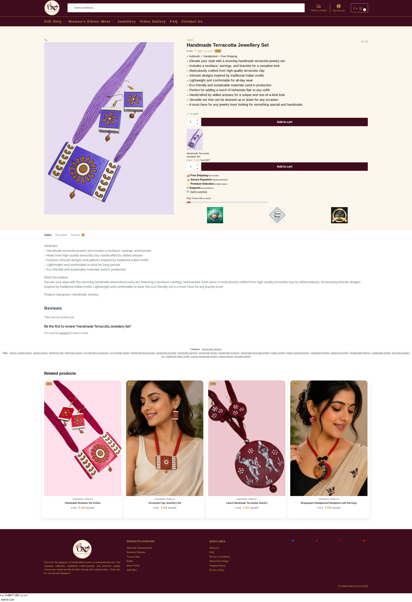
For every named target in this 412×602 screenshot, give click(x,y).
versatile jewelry (242, 356)
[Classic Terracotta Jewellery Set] (362, 41)
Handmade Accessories (143, 353)
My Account (339, 10)
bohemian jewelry (74, 353)
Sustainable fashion (360, 353)
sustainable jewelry (381, 353)
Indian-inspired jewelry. (298, 353)
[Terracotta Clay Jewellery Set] (164, 438)
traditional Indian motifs (178, 356)
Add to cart (284, 122)
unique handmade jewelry (204, 356)
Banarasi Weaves (136, 552)
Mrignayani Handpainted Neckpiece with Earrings (329, 503)
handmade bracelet (166, 353)
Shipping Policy (217, 565)
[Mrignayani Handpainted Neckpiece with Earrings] (328, 438)
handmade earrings (187, 353)
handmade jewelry (208, 353)
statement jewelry (340, 353)
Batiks (130, 561)
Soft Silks (132, 570)
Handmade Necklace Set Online (82, 503)
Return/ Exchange (218, 561)
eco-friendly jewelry (120, 353)
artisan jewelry (40, 353)
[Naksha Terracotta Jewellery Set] (366, 41)
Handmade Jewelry (212, 349)
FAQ (211, 552)
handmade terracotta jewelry (255, 353)
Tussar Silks (133, 556)
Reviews (75, 234)
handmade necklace (229, 353)
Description (61, 234)
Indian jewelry (278, 353)
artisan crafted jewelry (21, 353)
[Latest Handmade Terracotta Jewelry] (246, 438)
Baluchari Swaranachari (139, 547)
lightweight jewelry (320, 353)
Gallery (48, 234)
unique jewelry (225, 356)
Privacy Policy (217, 570)
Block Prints (133, 565)
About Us (214, 547)
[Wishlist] (116, 385)
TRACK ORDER (319, 10)
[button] (359, 7)
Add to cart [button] (83, 515)
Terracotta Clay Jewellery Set (164, 503)
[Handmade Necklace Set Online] (82, 438)
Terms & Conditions (219, 556)
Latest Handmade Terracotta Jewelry (246, 503)
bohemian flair (56, 353)
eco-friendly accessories (96, 353)
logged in (64, 333)
